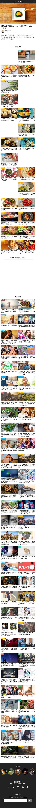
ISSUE (2, 94)
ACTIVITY (2, 65)
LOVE (20, 330)
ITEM (20, 51)
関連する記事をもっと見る (18, 257)
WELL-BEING (3, 153)
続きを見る (18, 46)
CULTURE (2, 299)
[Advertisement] (18, 278)
